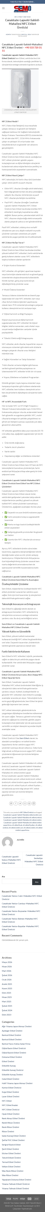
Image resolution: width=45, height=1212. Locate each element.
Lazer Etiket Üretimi (10, 1096)
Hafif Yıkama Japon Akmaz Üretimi (17, 1083)
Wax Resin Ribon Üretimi (12, 1171)
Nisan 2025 (7, 997)
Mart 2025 (6, 1001)
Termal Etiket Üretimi (11, 1162)
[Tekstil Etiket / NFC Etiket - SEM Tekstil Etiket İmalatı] (22, 8)
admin (8, 34)
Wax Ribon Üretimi (10, 1175)
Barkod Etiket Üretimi (11, 1035)
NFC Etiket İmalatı (10, 1105)
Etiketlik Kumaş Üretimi (12, 1074)
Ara (3, 877)
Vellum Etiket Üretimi (11, 1166)
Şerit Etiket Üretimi (10, 1149)
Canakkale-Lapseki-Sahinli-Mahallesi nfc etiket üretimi (22, 820)
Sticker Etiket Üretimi (11, 1153)
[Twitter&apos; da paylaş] (20, 803)
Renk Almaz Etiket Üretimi (13, 1118)
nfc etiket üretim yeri (16, 828)
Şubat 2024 (7, 1010)
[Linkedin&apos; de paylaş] (34, 803)
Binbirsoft (9, 1206)
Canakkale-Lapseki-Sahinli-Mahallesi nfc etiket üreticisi (22, 817)
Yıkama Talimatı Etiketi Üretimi (15, 1188)
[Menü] (3, 8)
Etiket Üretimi (8, 1061)
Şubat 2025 (7, 1006)
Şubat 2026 (7, 975)
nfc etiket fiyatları (29, 825)
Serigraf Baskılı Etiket (11, 1144)
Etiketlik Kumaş (9, 1065)
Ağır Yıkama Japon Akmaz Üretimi (17, 1026)
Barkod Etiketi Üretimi (12, 1039)
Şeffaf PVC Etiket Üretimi (13, 1140)
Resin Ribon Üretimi (10, 1127)
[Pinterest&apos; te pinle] (29, 803)
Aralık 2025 (7, 984)
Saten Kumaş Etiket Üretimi (14, 1136)
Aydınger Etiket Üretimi (12, 1031)
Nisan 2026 (7, 966)
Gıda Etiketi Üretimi (10, 1079)
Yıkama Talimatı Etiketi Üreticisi (16, 1184)
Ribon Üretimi (8, 1131)
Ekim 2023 (6, 1014)
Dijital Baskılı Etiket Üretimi (14, 1052)
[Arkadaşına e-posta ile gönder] (25, 803)
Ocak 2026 (7, 979)
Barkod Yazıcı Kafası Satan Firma (16, 1044)
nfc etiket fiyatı (17, 825)
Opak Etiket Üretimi (10, 1114)
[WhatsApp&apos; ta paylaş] (11, 803)
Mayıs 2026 (7, 962)
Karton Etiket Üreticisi (11, 1087)
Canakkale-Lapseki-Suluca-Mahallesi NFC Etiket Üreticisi (11, 859)
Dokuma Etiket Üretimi (12, 1057)
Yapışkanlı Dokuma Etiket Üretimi (16, 1179)
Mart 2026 (6, 971)
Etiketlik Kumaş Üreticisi (12, 1070)
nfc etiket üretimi (29, 828)
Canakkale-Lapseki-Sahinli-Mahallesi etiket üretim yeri (22, 815)
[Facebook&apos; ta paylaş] (16, 803)
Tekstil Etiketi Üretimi (11, 1157)
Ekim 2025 (6, 993)
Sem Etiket (24, 738)
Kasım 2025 (7, 988)
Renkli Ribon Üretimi (11, 1122)
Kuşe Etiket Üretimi (10, 1092)
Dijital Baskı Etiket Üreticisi (14, 1048)
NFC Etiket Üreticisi (22, 17)
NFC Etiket (7, 1101)
